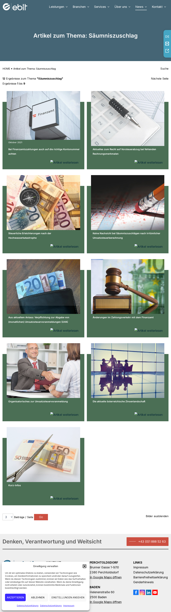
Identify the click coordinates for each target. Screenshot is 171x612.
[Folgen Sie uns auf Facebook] (136, 592)
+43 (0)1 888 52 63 (152, 541)
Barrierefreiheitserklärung (150, 577)
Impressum (68, 605)
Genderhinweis (143, 582)
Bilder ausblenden (157, 516)
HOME (6, 68)
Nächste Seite (159, 78)
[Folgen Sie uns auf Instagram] (142, 592)
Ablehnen (37, 597)
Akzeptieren (15, 597)
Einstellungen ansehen (67, 597)
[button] (84, 566)
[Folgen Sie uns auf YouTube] (155, 592)
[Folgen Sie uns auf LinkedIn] (148, 592)
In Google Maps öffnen (106, 577)
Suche (164, 68)
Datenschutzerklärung (27, 605)
